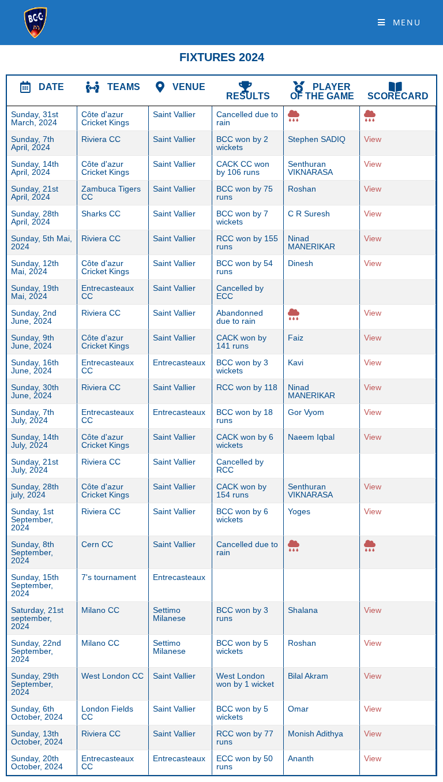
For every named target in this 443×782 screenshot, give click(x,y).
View (372, 139)
